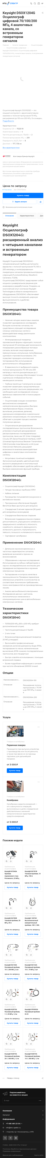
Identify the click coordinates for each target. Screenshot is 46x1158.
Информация (9, 1119)
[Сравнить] (40, 201)
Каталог (6, 1115)
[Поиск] (35, 3)
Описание (9, 216)
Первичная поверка (16, 745)
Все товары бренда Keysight (23, 156)
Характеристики (27, 216)
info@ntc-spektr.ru (13, 1128)
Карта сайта (38, 1155)
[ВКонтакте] (5, 1138)
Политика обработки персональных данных (19, 1149)
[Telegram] (10, 1138)
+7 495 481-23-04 (13, 1123)
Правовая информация (12, 1151)
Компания (7, 1111)
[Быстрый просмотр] (6, 861)
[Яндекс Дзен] (16, 1138)
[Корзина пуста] (39, 3)
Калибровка (12, 800)
